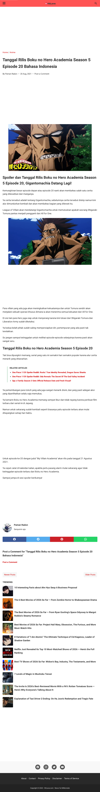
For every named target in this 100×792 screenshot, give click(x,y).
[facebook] (14, 539)
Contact (32, 778)
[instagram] (45, 767)
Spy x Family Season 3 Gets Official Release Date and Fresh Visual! (41, 381)
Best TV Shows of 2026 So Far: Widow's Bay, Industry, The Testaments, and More (55, 661)
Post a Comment (42, 74)
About (23, 778)
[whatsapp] (85, 539)
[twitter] (38, 539)
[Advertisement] (50, 29)
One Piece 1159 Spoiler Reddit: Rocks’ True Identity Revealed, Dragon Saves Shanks (49, 372)
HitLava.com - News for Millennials (57, 788)
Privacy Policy (44, 778)
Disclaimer (57, 778)
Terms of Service (71, 778)
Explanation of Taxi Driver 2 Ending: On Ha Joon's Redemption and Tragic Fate (53, 698)
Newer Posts (9, 574)
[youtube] (62, 767)
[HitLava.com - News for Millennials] (50, 3)
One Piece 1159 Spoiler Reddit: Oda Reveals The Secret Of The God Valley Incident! (48, 376)
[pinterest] (62, 539)
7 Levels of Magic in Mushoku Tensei (33, 674)
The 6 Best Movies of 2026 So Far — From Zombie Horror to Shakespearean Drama (55, 600)
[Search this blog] (95, 3)
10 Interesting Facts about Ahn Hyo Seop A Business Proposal (45, 587)
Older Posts (90, 574)
